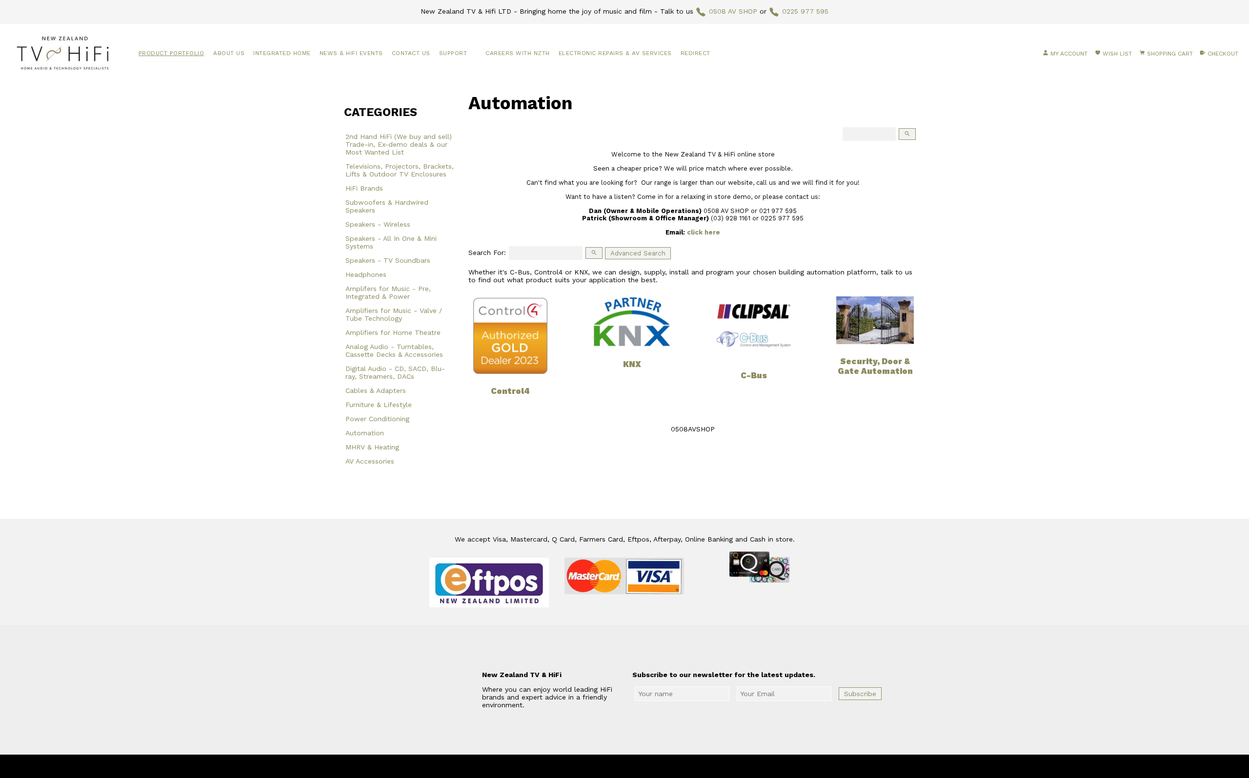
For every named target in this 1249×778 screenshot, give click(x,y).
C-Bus (754, 375)
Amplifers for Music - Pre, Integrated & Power (388, 292)
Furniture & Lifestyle (378, 404)
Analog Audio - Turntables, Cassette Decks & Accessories (394, 350)
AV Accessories (369, 461)
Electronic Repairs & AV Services (615, 53)
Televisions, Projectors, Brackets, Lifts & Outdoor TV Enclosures (399, 170)
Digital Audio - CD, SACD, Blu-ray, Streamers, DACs (395, 372)
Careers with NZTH (517, 53)
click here (703, 232)
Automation (364, 433)
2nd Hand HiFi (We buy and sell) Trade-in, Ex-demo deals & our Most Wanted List (398, 144)
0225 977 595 (805, 11)
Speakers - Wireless (377, 224)
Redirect (695, 53)
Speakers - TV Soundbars (387, 260)
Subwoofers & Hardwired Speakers (386, 206)
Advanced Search (637, 253)
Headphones (365, 274)
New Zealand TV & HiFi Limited (651, 766)
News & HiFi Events (351, 53)
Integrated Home (282, 53)
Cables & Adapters (375, 390)
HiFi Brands (364, 188)
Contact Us (411, 53)
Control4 (510, 391)
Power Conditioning (377, 419)
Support (453, 53)
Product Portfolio (171, 53)
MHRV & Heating (372, 447)
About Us (228, 53)
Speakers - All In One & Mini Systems (391, 242)
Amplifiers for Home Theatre (393, 332)
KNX (632, 364)
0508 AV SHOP (733, 11)
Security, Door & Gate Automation (875, 366)
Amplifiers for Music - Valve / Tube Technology (393, 314)
